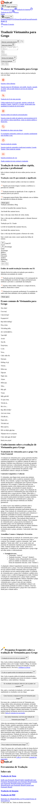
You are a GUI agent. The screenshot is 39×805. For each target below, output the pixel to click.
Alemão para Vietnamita (8, 622)
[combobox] (9, 57)
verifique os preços (24, 667)
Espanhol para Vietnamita (9, 625)
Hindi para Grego (6, 649)
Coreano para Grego (7, 620)
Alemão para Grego (7, 623)
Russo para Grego (6, 641)
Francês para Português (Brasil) (15, 785)
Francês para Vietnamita (8, 629)
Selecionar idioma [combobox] (7, 45)
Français (28, 19)
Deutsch (17, 19)
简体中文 (4, 21)
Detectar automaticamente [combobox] (9, 42)
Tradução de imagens (23, 9)
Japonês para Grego (7, 616)
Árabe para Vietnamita (8, 643)
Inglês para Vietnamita (8, 607)
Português (34, 19)
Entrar (3, 14)
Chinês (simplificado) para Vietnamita (13, 611)
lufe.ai (8, 713)
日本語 (8, 19)
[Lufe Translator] (19, 762)
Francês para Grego (7, 631)
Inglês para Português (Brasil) (10, 780)
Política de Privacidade (22, 799)
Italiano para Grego (7, 638)
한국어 (12, 19)
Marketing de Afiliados (8, 799)
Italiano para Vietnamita (8, 636)
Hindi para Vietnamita (8, 647)
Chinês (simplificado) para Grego (11, 613)
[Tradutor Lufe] (19, 2)
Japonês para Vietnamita (8, 614)
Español (23, 19)
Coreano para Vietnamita (8, 618)
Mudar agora (5, 202)
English (3, 19)
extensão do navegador (17, 713)
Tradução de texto (8, 9)
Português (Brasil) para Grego (10, 634)
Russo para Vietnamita (8, 640)
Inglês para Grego (6, 609)
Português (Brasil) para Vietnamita (11, 632)
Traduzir (4, 54)
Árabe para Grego (6, 645)
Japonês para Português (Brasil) (22, 782)
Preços (16, 12)
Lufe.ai (18, 757)
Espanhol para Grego (7, 627)
